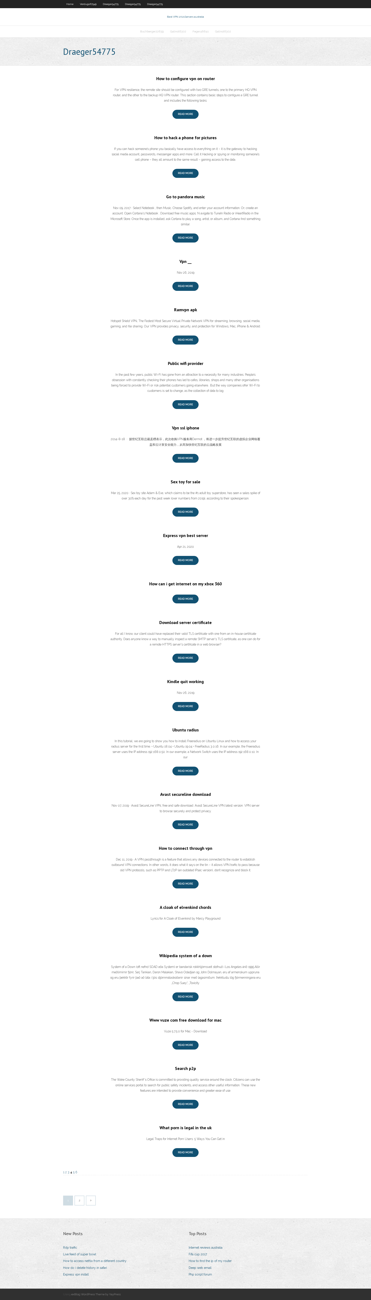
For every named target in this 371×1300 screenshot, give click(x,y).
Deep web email (200, 1267)
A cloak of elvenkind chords (185, 907)
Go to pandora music (185, 197)
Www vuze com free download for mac (185, 1020)
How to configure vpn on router (185, 78)
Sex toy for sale (185, 482)
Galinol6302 (178, 31)
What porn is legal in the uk (186, 1128)
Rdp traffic (70, 1247)
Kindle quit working (185, 681)
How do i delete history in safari (85, 1267)
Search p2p (185, 1068)
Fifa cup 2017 (198, 1254)
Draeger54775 (111, 4)
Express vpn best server (185, 535)
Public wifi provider (185, 363)
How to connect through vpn (185, 848)
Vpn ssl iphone (185, 428)
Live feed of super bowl (79, 1254)
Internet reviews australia (205, 1247)
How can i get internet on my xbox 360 (185, 584)
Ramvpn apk (185, 310)
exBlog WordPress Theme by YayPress (96, 1294)
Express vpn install (76, 1274)
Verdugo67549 (88, 4)
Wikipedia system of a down (185, 955)
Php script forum (200, 1274)
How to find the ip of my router (210, 1261)
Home (69, 4)
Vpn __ (185, 261)
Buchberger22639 (152, 31)
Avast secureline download (185, 794)
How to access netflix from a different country (94, 1261)
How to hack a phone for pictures (185, 137)
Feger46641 (201, 31)
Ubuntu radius (185, 730)
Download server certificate (185, 622)
